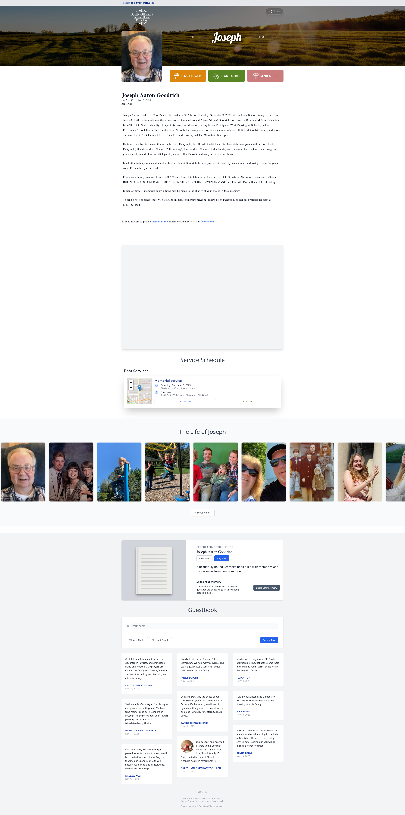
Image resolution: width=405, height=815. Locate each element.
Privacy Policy (193, 801)
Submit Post (269, 640)
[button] (139, 388)
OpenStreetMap (206, 806)
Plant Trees (248, 401)
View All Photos (203, 512)
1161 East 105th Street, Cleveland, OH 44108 (184, 395)
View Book (204, 558)
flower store (207, 221)
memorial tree (160, 221)
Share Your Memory (266, 587)
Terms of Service (211, 801)
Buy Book (222, 558)
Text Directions (185, 401)
